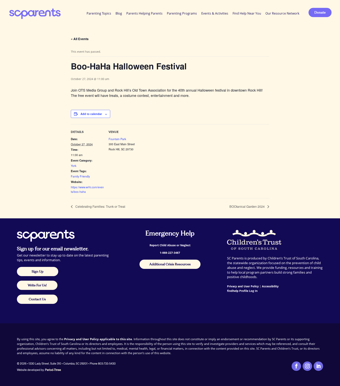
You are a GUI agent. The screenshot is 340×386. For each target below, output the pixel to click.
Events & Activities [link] (214, 13)
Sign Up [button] (37, 271)
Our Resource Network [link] (282, 13)
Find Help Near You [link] (247, 13)
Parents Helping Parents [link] (144, 13)
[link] (34, 13)
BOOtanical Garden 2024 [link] (247, 206)
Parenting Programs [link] (182, 13)
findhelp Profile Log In (242, 291)
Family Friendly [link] (80, 176)
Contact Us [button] (37, 299)
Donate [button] (320, 12)
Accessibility (270, 286)
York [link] (73, 166)
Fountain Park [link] (117, 139)
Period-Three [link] (53, 369)
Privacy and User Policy (243, 286)
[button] (336, 357)
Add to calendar (91, 114)
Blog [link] (118, 13)
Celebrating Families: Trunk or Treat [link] (100, 206)
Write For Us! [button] (37, 285)
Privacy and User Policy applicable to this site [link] (98, 339)
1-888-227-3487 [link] (170, 253)
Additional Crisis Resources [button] (170, 264)
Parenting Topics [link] (99, 13)
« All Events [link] (80, 39)
